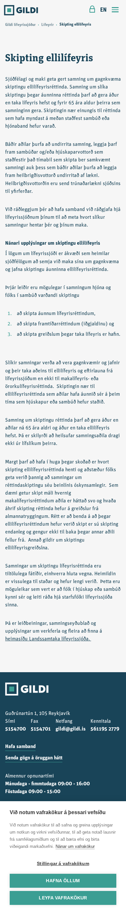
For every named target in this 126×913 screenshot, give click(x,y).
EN (103, 10)
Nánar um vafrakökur (75, 846)
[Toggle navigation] (115, 10)
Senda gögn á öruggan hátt (33, 758)
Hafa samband (20, 746)
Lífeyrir (47, 25)
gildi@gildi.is (71, 729)
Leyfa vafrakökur (63, 897)
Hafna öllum (63, 880)
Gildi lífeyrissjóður (20, 25)
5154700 (15, 729)
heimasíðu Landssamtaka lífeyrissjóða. (48, 639)
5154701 (41, 729)
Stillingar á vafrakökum (63, 863)
